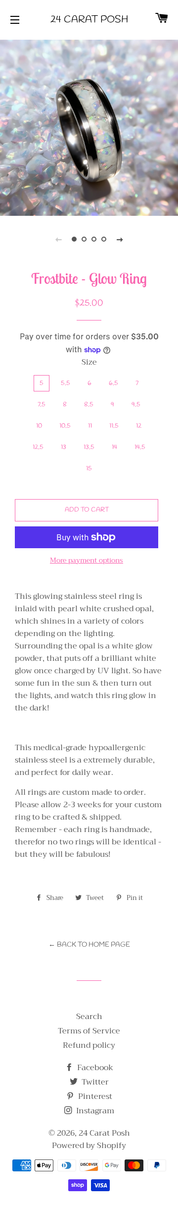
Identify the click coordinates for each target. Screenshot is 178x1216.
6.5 (113, 383)
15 (89, 468)
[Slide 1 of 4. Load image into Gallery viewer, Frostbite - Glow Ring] (74, 239)
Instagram (94, 1111)
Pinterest (94, 1096)
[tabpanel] (89, 126)
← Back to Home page (89, 945)
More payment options (86, 560)
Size (89, 362)
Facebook (94, 1068)
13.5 (89, 447)
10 (39, 426)
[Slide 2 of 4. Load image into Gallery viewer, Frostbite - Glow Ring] (84, 239)
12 (138, 426)
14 (114, 447)
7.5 (41, 404)
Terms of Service (89, 1031)
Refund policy (89, 1045)
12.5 (38, 447)
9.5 (136, 404)
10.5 (65, 426)
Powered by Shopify (89, 1145)
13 (63, 447)
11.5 (114, 426)
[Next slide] (120, 239)
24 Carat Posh (89, 19)
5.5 (65, 383)
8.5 (88, 404)
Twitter (94, 1082)
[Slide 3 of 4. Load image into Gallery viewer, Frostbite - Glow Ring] (94, 239)
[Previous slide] (58, 239)
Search (89, 1017)
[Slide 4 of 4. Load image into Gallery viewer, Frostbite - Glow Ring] (104, 239)
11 (90, 426)
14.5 (139, 447)
